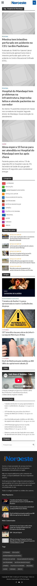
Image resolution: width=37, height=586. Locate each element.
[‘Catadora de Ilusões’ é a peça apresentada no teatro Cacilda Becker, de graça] (18, 287)
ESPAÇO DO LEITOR (15, 234)
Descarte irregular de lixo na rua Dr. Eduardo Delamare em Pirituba (20, 254)
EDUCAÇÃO (15, 552)
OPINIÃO (5, 566)
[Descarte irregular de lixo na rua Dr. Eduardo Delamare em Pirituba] (5, 253)
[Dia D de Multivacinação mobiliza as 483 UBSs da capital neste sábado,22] (18, 347)
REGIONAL (5, 36)
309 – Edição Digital (16, 532)
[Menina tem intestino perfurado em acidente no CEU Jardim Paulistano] (18, 23)
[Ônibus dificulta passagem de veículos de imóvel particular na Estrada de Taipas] (5, 260)
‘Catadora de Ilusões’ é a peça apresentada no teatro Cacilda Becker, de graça (17, 303)
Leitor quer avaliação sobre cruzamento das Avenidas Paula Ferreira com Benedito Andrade (22, 238)
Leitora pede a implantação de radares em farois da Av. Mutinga (22, 247)
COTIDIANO (5, 330)
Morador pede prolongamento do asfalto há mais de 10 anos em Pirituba (21, 269)
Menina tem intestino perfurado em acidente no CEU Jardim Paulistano (17, 43)
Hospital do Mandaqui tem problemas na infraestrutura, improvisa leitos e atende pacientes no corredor (18, 98)
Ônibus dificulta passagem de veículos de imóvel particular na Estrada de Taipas (22, 261)
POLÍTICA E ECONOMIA (17, 566)
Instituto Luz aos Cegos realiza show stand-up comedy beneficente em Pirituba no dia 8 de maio (21, 527)
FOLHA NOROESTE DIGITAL (25, 559)
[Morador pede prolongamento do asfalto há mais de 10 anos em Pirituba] (5, 268)
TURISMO (12, 569)
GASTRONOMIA (7, 562)
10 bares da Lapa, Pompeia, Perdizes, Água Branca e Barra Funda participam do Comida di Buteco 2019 (22, 540)
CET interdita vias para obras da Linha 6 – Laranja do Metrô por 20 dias (18, 333)
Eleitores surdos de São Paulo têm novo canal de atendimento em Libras (19, 433)
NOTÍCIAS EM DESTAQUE (22, 562)
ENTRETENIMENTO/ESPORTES (10, 298)
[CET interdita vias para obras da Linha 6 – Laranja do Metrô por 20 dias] (18, 318)
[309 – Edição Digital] (5, 534)
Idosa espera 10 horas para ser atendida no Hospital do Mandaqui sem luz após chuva (18, 151)
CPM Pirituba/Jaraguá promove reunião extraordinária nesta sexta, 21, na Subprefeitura (17, 427)
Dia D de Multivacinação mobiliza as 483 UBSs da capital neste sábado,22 (18, 362)
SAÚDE (4, 144)
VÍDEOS (20, 569)
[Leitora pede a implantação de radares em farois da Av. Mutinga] (5, 245)
